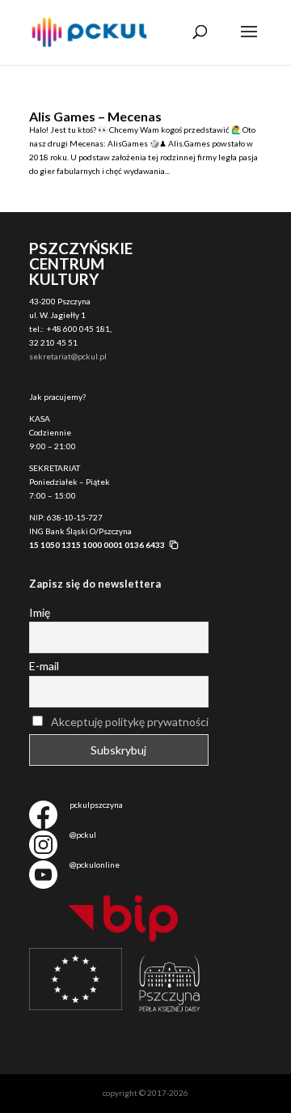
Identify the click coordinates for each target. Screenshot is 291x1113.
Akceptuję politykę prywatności (130, 722)
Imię (39, 612)
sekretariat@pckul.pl (68, 356)
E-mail (44, 666)
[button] (104, 545)
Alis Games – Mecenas (95, 116)
